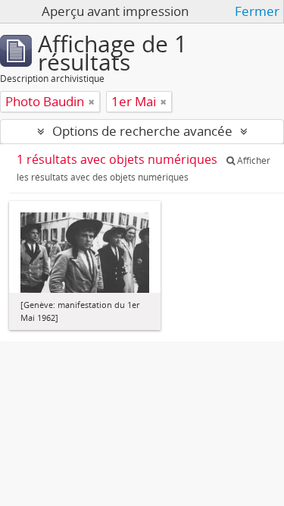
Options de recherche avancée (142, 131)
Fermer (257, 11)
